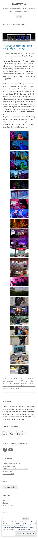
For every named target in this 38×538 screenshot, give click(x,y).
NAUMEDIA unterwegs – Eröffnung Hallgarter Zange (18, 47)
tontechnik (16, 388)
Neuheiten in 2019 (8, 474)
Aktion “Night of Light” (9, 466)
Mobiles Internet (8, 471)
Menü (19, 16)
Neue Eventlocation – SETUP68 (12, 464)
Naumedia (19, 386)
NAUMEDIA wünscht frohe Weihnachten (15, 469)
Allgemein (10, 381)
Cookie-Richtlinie (25, 529)
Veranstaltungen (8, 505)
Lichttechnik (12, 386)
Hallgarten (16, 383)
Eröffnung (9, 383)
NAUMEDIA (19, 4)
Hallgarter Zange (25, 383)
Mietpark (5, 503)
